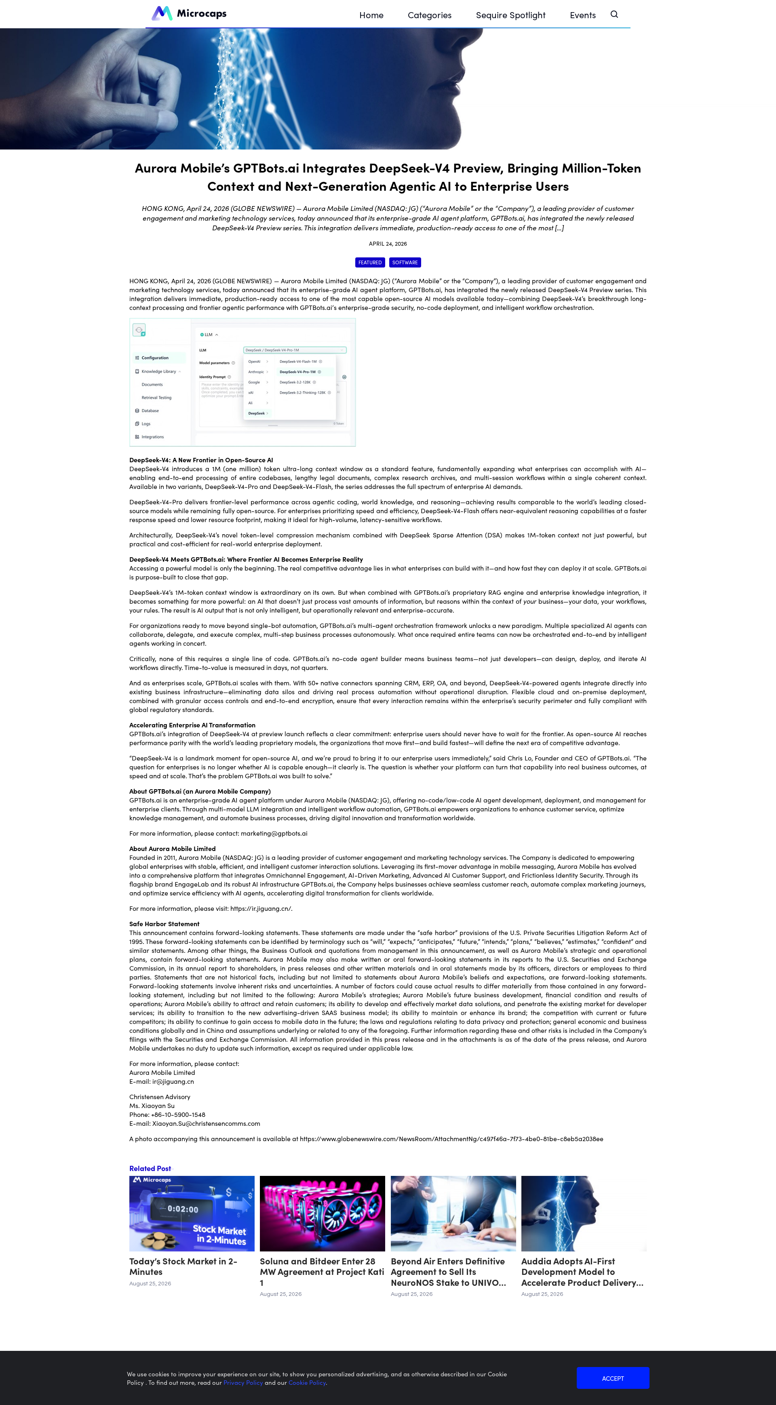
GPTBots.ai (425, 289)
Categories (430, 14)
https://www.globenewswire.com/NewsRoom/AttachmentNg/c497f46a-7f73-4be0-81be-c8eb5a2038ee (451, 1138)
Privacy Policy (244, 1382)
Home (371, 14)
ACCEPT (613, 1378)
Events (583, 14)
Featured (370, 262)
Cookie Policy (307, 1382)
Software (405, 262)
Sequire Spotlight (511, 14)
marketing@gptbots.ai (274, 832)
